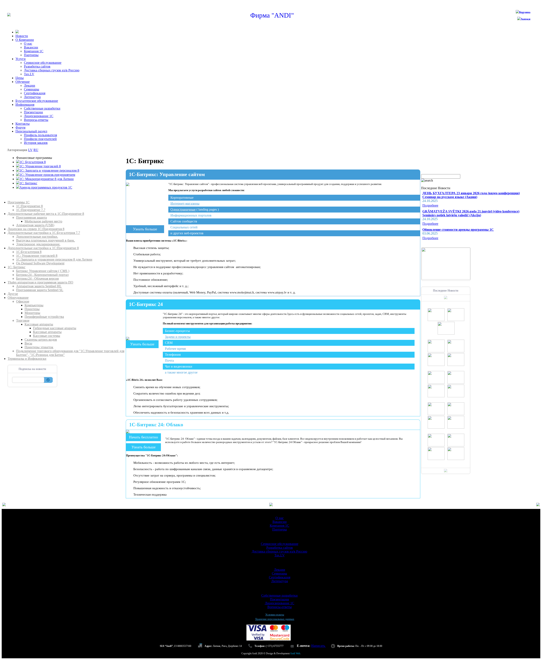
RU (35, 150)
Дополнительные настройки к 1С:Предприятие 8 (43, 248)
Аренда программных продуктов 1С (45, 187)
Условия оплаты (274, 614)
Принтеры (32, 309)
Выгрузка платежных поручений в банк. (45, 240)
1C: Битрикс (28, 183)
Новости (21, 36)
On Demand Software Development (40, 263)
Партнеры (31, 55)
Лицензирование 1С (38, 116)
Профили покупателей (40, 139)
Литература (32, 97)
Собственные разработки (42, 108)
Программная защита (31, 217)
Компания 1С (33, 51)
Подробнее (430, 205)
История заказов (36, 143)
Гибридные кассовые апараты (54, 328)
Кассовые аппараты (39, 324)
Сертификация (34, 93)
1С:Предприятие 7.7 (30, 210)
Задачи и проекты (178, 337)
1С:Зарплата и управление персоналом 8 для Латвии (54, 259)
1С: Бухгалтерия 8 (32, 162)
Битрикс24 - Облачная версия (37, 278)
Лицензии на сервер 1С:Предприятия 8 (36, 229)
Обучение (22, 81)
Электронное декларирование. (38, 244)
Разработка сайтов (37, 66)
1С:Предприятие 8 (29, 206)
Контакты (22, 123)
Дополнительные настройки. (37, 236)
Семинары (31, 89)
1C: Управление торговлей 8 (40, 166)
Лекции (29, 85)
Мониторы (32, 313)
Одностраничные (183, 209)
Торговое (22, 320)
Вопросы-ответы (36, 120)
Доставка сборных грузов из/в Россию (51, 70)
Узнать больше (145, 229)
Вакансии (31, 47)
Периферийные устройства (44, 316)
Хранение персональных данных (274, 619)
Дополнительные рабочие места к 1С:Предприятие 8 (46, 213)
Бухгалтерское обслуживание (36, 101)
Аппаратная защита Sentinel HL (39, 286)
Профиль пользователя (40, 135)
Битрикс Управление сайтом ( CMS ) (42, 271)
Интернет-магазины (184, 203)
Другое (13, 294)
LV (30, 150)
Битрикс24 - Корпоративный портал (42, 275)
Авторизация (17, 150)
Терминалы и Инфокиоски (27, 358)
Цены (19, 78)
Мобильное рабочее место (43, 221)
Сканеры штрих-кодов (41, 339)
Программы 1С (19, 202)
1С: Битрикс (16, 267)
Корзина (524, 12)
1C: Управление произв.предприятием (47, 174)
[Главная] (9, 15)
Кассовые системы (46, 336)
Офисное (22, 301)
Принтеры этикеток (39, 347)
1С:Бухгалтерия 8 (28, 252)
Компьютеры (34, 305)
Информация (24, 104)
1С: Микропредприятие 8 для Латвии (46, 179)
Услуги (20, 59)
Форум (20, 127)
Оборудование (18, 297)
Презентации (33, 112)
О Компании (24, 40)
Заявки (525, 19)
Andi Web (295, 653)
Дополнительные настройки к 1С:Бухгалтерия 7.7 (44, 233)
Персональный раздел (31, 131)
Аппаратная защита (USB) (35, 225)
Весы (28, 343)
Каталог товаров (20, 198)
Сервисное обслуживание (42, 62)
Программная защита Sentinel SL (39, 290)
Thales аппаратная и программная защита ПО (40, 282)
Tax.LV (29, 74)
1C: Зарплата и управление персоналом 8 (49, 170)
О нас (28, 43)
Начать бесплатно (143, 437)
